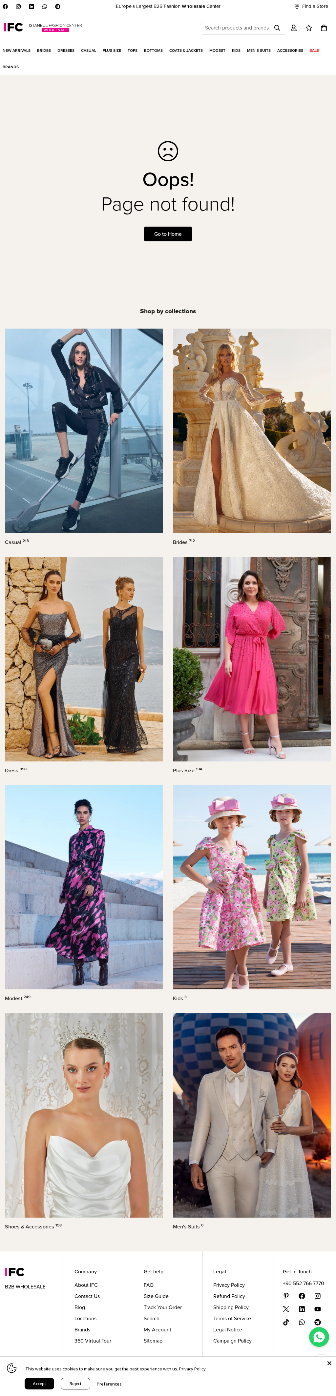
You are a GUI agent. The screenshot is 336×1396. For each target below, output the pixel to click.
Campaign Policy (232, 1341)
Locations (85, 1318)
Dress (16, 770)
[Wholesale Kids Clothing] (252, 887)
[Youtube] (317, 1309)
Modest (18, 998)
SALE (314, 50)
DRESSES (65, 50)
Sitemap (153, 1341)
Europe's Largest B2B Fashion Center (168, 6)
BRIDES (44, 50)
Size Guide (156, 1296)
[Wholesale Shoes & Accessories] (84, 1115)
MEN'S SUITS (259, 50)
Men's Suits (188, 1226)
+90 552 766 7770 (303, 1283)
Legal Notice (227, 1329)
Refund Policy (229, 1296)
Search (151, 1318)
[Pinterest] (286, 1296)
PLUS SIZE (112, 50)
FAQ (149, 1285)
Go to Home (168, 234)
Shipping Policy (231, 1307)
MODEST (217, 50)
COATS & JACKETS (186, 50)
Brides (184, 542)
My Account (157, 1329)
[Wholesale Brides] (252, 431)
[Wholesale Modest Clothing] (84, 887)
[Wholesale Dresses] (84, 659)
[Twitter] (286, 1309)
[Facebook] (5, 6)
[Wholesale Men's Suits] (252, 1115)
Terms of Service (232, 1318)
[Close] (329, 1363)
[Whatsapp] (44, 6)
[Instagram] (18, 6)
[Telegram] (57, 6)
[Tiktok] (286, 1322)
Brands (82, 1329)
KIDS (236, 50)
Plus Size (187, 770)
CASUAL (88, 50)
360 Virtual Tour (92, 1341)
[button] (323, 27)
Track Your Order (163, 1307)
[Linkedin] (31, 6)
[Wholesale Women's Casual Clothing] (84, 431)
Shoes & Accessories (33, 1226)
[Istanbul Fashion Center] (43, 28)
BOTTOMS (153, 50)
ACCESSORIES (290, 50)
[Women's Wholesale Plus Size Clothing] (252, 659)
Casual (17, 542)
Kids (180, 998)
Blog (79, 1307)
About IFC (86, 1285)
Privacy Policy (229, 1285)
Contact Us (87, 1296)
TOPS (132, 50)
